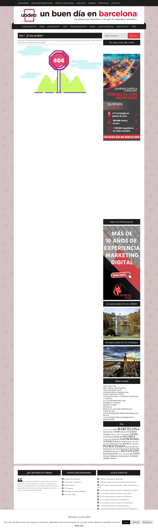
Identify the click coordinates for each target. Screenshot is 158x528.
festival (116, 439)
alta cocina (107, 430)
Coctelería (124, 434)
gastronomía (129, 439)
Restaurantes (53, 26)
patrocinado (114, 446)
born (117, 431)
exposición (107, 439)
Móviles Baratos (69, 485)
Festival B (107, 407)
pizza (127, 447)
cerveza (113, 434)
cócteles (117, 436)
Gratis (92, 26)
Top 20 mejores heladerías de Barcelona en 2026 (120, 414)
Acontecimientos (29, 26)
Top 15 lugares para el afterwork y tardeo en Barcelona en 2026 (117, 486)
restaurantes (110, 453)
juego (112, 444)
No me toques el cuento (113, 394)
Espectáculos (122, 26)
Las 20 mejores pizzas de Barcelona (118, 417)
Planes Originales (106, 26)
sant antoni (123, 454)
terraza (114, 456)
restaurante (130, 451)
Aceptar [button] (126, 522)
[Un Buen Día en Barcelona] (79, 23)
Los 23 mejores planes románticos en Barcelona (116, 496)
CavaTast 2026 (109, 411)
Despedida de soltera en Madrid (74, 491)
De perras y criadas (111, 403)
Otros (133, 26)
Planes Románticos (78, 26)
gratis (123, 442)
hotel (129, 442)
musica (127, 443)
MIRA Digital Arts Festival (114, 388)
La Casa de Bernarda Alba (114, 400)
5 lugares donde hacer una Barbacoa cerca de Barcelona (118, 509)
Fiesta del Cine (109, 386)
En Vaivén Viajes (70, 494)
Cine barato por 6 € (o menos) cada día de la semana (120, 397)
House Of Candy (110, 405)
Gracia (117, 441)
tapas (136, 453)
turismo (134, 456)
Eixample (129, 436)
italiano (135, 442)
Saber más (79, 525)
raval (118, 451)
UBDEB (106, 458)
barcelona (128, 428)
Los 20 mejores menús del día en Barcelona (114, 506)
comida (133, 434)
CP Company (68, 488)
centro (106, 434)
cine (118, 434)
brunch (124, 432)
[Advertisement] (121, 181)
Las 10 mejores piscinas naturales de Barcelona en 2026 (118, 490)
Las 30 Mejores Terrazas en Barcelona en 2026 (115, 493)
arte (115, 429)
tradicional (124, 456)
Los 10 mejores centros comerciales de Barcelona (116, 503)
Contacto (115, 3)
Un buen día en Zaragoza (72, 482)
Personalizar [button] (147, 522)
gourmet (108, 441)
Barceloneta (108, 432)
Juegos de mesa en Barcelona (116, 392)
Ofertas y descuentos (64, 3)
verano (112, 458)
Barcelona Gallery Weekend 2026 (117, 409)
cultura (107, 436)
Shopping (92, 3)
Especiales (81, 3)
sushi (130, 454)
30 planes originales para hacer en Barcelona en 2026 (118, 482)
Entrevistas (103, 3)
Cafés (64, 26)
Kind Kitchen (108, 419)
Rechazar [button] (136, 522)
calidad (132, 431)
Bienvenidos (23, 3)
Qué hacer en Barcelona (42, 3)
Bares (42, 26)
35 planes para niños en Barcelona (111, 479)
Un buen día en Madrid (72, 479)
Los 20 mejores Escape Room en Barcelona (114, 499)
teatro (106, 456)
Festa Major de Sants (112, 390)
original (135, 444)
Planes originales (121, 449)
